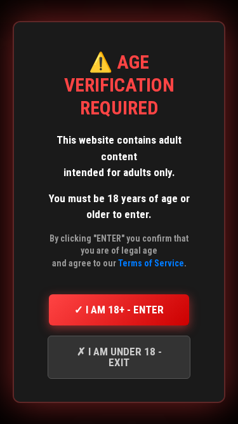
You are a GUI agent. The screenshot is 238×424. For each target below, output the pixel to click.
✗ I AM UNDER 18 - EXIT (119, 357)
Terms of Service (151, 263)
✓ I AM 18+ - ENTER (119, 309)
